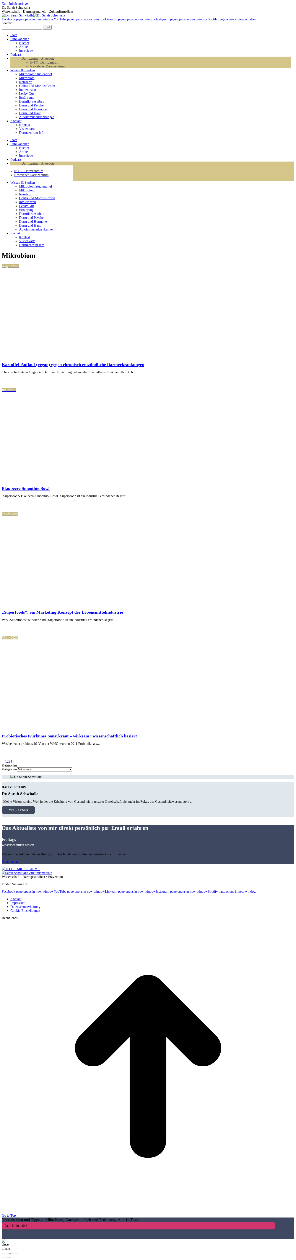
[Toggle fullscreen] (12, 1253)
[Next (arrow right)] (8, 1257)
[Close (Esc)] (3, 1253)
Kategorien (9, 769)
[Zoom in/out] (16, 1253)
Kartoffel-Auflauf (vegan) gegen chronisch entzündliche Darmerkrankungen (73, 364)
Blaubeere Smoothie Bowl (26, 488)
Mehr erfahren (21, 379)
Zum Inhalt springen (15, 3)
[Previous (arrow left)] (3, 1257)
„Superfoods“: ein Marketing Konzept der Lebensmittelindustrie (62, 612)
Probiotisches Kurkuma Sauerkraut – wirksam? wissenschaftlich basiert (69, 736)
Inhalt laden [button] (10, 861)
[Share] (8, 1253)
